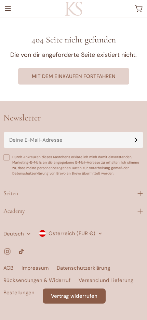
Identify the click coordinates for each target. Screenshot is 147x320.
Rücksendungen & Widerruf (36, 280)
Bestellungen (19, 292)
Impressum (35, 268)
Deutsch (13, 233)
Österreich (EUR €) (72, 233)
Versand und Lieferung (106, 280)
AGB (8, 268)
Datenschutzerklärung (83, 268)
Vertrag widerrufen (74, 296)
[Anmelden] (136, 140)
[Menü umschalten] (8, 8)
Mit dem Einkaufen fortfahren (74, 76)
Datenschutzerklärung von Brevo (39, 173)
